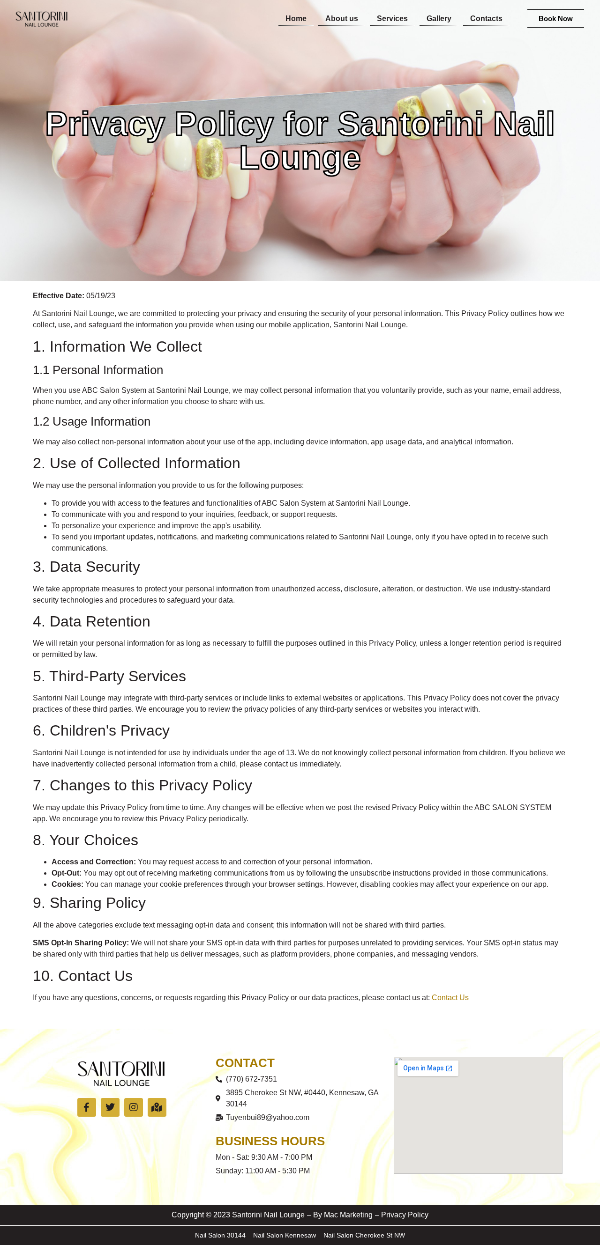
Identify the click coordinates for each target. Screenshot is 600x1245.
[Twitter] (110, 1107)
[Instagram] (133, 1107)
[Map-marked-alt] (157, 1107)
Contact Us (450, 998)
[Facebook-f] (86, 1107)
